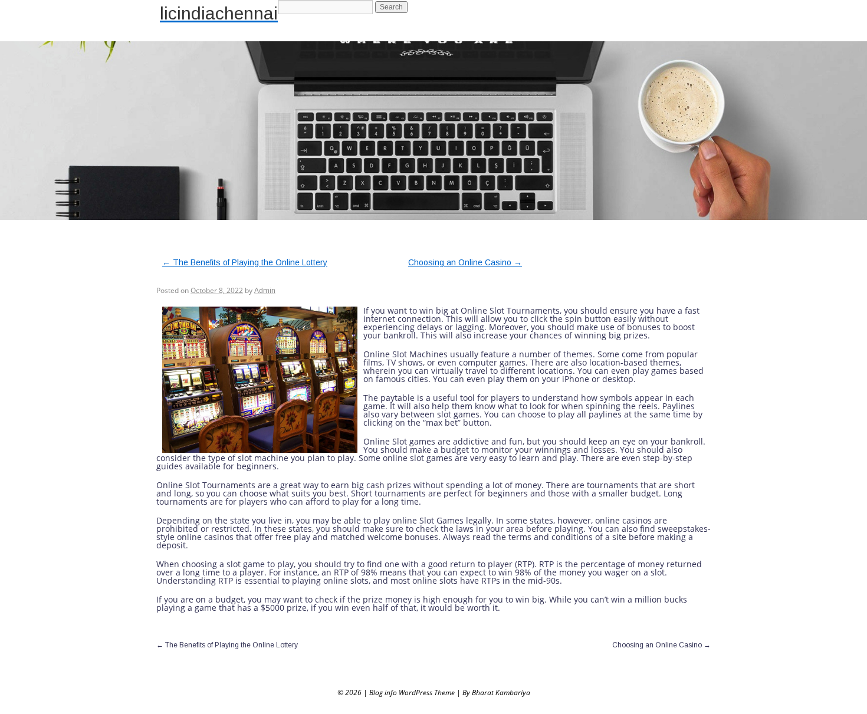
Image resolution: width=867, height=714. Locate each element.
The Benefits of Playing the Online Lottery (244, 262)
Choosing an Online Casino (465, 262)
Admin (264, 291)
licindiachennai (219, 13)
